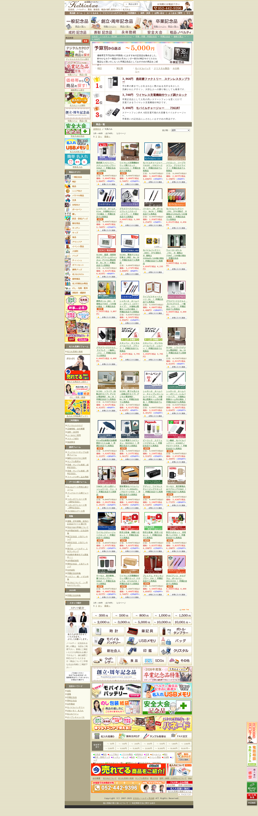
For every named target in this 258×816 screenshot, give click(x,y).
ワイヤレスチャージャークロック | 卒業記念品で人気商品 (106, 535)
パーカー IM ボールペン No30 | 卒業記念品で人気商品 (153, 211)
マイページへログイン (112, 13)
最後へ (107, 136)
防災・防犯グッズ (80, 219)
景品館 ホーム (76, 13)
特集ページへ (110, 26)
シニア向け (77, 191)
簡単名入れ (77, 167)
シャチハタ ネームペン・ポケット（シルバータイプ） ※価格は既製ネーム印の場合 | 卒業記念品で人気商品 (176, 396)
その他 (175, 68)
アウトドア (77, 242)
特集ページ (72, 74)
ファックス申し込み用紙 (78, 477)
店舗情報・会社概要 (76, 429)
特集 (71, 516)
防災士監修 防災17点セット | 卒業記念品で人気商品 (153, 535)
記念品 (97, 754)
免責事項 (71, 442)
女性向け (76, 205)
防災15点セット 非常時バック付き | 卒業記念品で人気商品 (176, 535)
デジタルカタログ (75, 425)
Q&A (190, 778)
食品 (74, 237)
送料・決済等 (73, 432)
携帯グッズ (77, 269)
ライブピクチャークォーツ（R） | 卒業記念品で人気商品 (153, 299)
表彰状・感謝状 (79, 293)
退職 (69, 694)
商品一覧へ (80, 26)
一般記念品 (77, 177)
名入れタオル (78, 274)
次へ (100, 136)
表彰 (69, 691)
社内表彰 (71, 570)
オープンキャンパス (76, 717)
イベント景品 (78, 246)
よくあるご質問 (175, 13)
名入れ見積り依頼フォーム (179, 791)
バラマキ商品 (78, 195)
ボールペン (77, 209)
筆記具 (119, 68)
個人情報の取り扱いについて (115, 803)
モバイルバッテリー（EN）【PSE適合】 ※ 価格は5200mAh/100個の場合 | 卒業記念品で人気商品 (176, 214)
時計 (74, 182)
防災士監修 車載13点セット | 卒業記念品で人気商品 (129, 535)
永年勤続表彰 (73, 560)
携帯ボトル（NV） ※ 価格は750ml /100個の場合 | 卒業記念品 (106, 304)
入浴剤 (75, 251)
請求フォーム (75, 447)
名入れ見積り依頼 (75, 351)
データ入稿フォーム (78, 482)
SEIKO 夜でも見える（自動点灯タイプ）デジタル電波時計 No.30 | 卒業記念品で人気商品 (129, 396)
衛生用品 (76, 223)
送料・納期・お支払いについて (173, 778)
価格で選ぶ (178, 36)
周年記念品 (72, 701)
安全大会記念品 (77, 136)
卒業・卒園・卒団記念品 (146, 36)
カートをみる (92, 13)
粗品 (74, 186)
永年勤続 (71, 704)
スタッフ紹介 (73, 438)
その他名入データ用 (76, 511)
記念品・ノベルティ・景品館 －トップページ (112, 36)
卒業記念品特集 (74, 595)
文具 (74, 200)
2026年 (72, 590)
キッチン (76, 228)
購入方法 (154, 778)
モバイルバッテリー (76, 707)
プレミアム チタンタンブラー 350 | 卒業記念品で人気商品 (153, 578)
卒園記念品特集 (74, 573)
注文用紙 (171, 785)
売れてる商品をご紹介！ (77, 382)
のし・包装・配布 (80, 288)
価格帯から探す (77, 90)
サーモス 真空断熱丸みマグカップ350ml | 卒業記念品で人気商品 (176, 489)
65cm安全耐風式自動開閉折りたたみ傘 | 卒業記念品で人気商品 (106, 443)
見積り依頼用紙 (185, 785)
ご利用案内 (131, 13)
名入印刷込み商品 (80, 283)
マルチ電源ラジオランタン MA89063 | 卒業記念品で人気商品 (129, 443)
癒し (74, 214)
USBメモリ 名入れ (75, 711)
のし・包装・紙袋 (77, 397)
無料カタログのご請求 (77, 458)
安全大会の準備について (78, 527)
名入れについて (110, 778)
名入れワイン (73, 714)
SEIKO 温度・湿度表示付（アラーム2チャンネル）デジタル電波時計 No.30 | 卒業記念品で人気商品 (106, 260)
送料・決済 (145, 13)
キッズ (75, 232)
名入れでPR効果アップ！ (77, 416)
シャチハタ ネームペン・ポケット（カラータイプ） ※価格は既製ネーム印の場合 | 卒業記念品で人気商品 (129, 306)
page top (185, 609)
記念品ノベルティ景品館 (143, 798)
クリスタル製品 (161, 68)
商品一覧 (83, 74)
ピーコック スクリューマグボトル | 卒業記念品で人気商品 (152, 443)
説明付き (97, 129)
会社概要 (96, 778)
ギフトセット (78, 265)
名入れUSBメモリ (77, 152)
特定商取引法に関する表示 (143, 803)
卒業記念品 (72, 697)
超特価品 (76, 279)
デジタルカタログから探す (77, 59)
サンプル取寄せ (74, 461)
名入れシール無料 (77, 105)
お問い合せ (159, 13)
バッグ (75, 256)
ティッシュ (77, 260)
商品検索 (69, 38)
